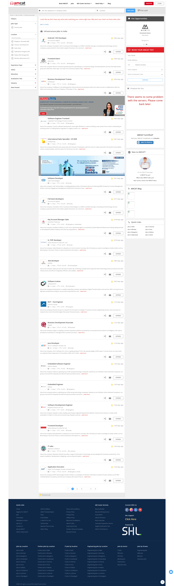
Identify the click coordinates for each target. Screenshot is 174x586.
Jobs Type (14, 23)
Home (12, 15)
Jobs (72, 3)
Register (149, 3)
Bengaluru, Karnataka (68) (21, 41)
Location (14, 34)
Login (159, 3)
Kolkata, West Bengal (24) (21, 55)
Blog (109, 3)
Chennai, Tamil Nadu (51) (21, 45)
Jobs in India (19, 15)
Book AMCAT (63, 3)
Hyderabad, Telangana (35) (22, 51)
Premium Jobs (18, 27)
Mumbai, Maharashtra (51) (22, 58)
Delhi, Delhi (17, 48)
